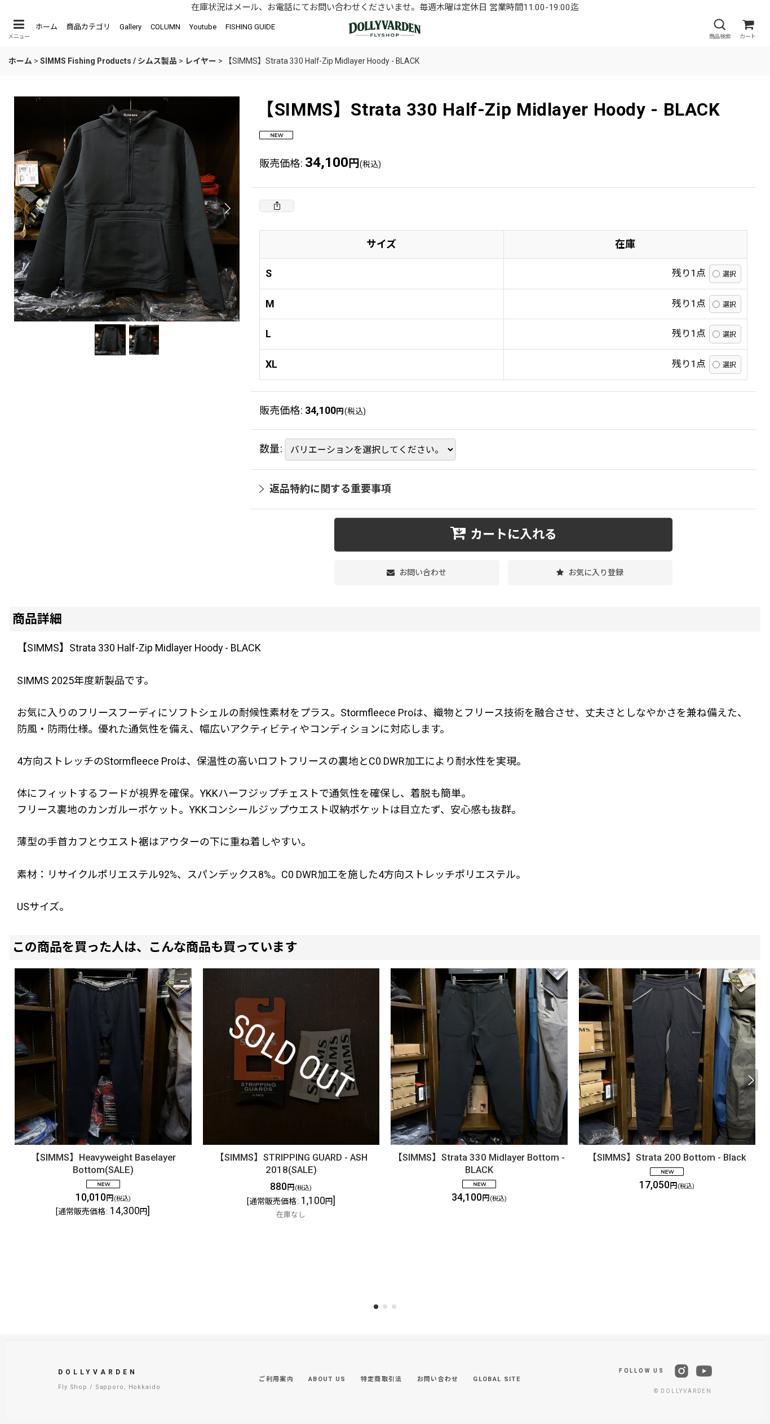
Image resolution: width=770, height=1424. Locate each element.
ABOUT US (327, 1379)
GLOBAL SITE (496, 1379)
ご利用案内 (276, 1379)
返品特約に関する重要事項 (330, 489)
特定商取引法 (381, 1379)
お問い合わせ (438, 1379)
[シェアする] (276, 206)
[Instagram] (681, 1371)
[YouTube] (704, 1371)
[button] (19, 29)
